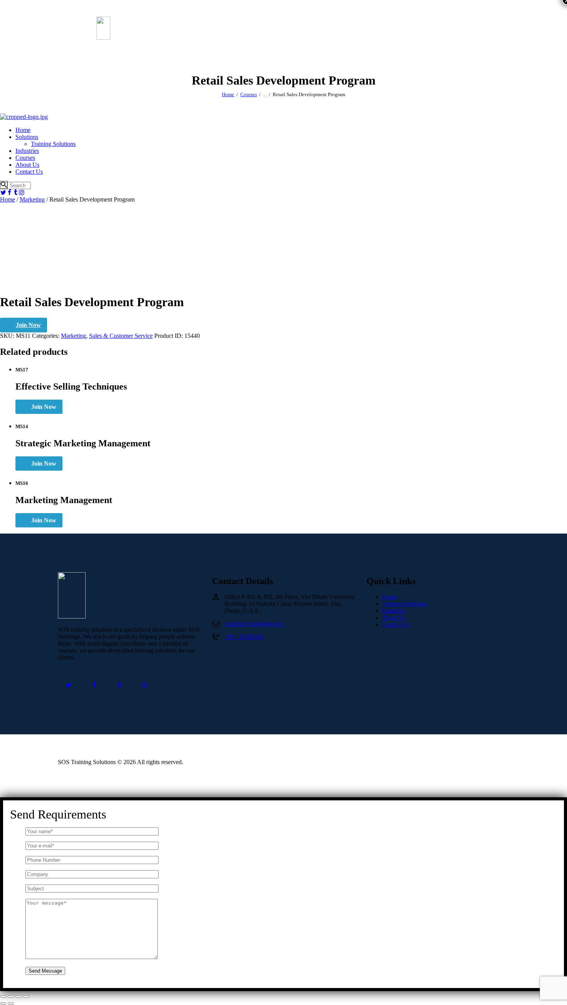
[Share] (18, 996)
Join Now (28, 325)
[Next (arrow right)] (11, 1003)
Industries (393, 610)
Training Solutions (404, 603)
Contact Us (395, 624)
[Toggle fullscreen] (11, 996)
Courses (248, 94)
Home (228, 94)
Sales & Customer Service (121, 335)
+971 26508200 (243, 637)
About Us (394, 617)
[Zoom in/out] (3, 996)
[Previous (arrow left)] (3, 1003)
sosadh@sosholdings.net (254, 623)
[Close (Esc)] (26, 996)
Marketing (32, 199)
